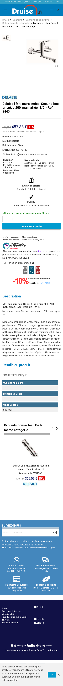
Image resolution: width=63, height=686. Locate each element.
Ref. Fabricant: (9, 145)
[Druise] (51, 10)
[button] (52, 428)
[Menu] (5, 10)
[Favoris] (57, 10)
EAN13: (6, 150)
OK (52, 675)
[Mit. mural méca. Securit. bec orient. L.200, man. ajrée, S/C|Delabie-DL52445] (56, 66)
